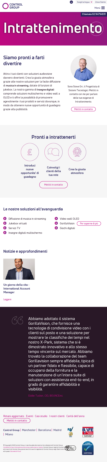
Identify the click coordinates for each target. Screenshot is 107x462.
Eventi (29, 416)
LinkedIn (71, 2)
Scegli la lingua (83, 2)
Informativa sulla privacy (22, 447)
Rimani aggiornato (13, 416)
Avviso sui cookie (37, 447)
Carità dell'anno (75, 416)
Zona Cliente (100, 2)
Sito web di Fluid (15, 451)
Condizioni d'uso (8, 447)
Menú (97, 7)
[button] (99, 7)
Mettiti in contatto (83, 109)
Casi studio (41, 416)
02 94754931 (99, 14)
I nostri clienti (57, 416)
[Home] (12, 6)
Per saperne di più (89, 223)
